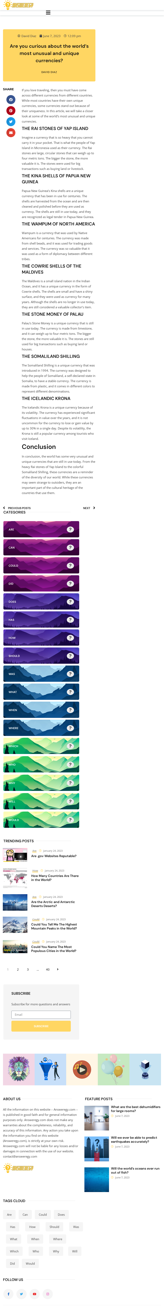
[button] (10, 99)
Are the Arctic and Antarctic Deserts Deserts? (53, 904)
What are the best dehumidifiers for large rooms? (135, 1109)
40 (48, 969)
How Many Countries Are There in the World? (55, 878)
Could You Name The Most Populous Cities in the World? (53, 949)
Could (35, 919)
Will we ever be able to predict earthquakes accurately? (134, 1139)
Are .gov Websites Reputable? (54, 856)
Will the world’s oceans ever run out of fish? (135, 1170)
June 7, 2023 (122, 1116)
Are (34, 850)
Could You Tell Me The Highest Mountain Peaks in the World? (54, 926)
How (35, 870)
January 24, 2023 (53, 850)
